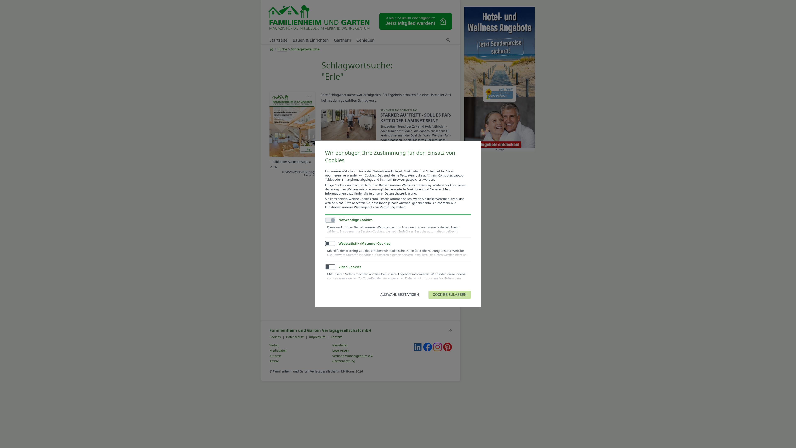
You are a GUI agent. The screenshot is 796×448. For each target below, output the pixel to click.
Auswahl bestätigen (399, 294)
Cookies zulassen (450, 294)
